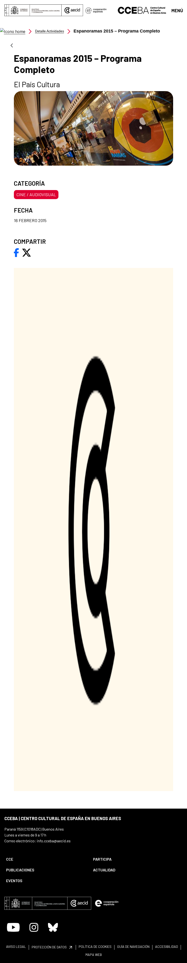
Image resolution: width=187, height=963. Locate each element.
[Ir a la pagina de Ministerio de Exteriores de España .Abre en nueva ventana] (33, 10)
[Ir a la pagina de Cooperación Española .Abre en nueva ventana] (95, 10)
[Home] (12, 31)
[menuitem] (45, 859)
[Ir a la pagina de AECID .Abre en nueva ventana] (72, 10)
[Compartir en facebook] (16, 252)
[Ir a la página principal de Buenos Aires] (142, 9)
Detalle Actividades (49, 31)
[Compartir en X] (26, 252)
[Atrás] (11, 46)
